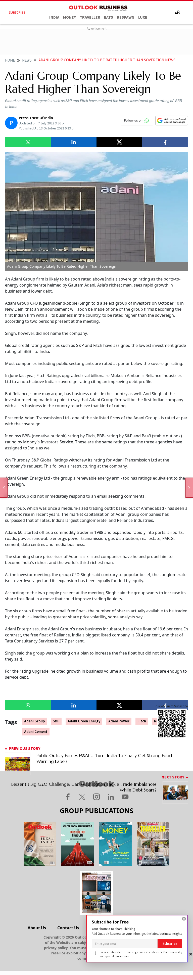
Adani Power (118, 721)
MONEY (69, 17)
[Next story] (189, 488)
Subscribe (170, 944)
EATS (108, 17)
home (10, 60)
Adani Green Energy (84, 721)
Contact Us (68, 928)
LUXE (142, 17)
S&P (56, 721)
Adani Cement (35, 731)
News (27, 60)
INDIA (54, 17)
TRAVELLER (90, 17)
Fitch (141, 721)
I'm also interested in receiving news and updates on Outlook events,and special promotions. (141, 954)
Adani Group (34, 721)
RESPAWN (125, 17)
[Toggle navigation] (177, 12)
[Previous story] (4, 488)
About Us (37, 928)
